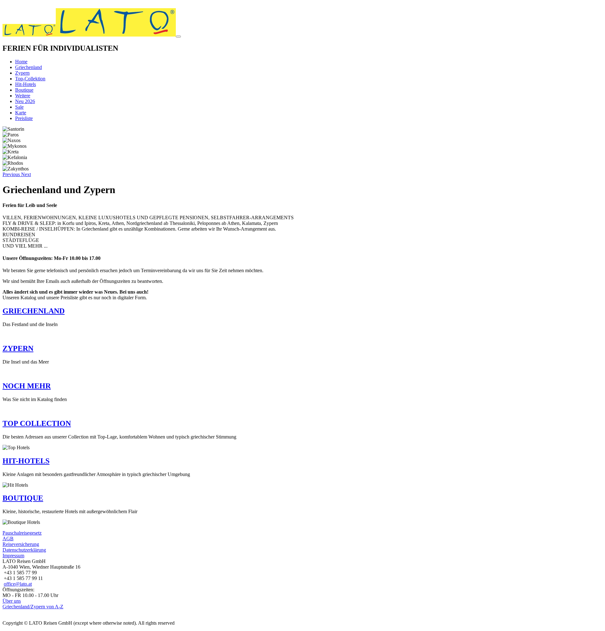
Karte (20, 112)
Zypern (22, 73)
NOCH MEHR (27, 386)
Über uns (12, 601)
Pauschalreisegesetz (22, 533)
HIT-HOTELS (26, 461)
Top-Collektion (30, 78)
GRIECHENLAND (34, 311)
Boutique (24, 90)
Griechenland (28, 67)
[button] (12, 174)
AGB (8, 538)
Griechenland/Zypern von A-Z (33, 606)
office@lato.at (18, 584)
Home (21, 61)
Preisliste (24, 118)
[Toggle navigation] (178, 36)
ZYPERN (18, 348)
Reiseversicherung (21, 544)
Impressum (13, 555)
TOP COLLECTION (37, 423)
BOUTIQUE (23, 498)
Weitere (22, 95)
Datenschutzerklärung (24, 550)
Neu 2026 (25, 101)
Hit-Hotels (25, 84)
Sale (19, 107)
